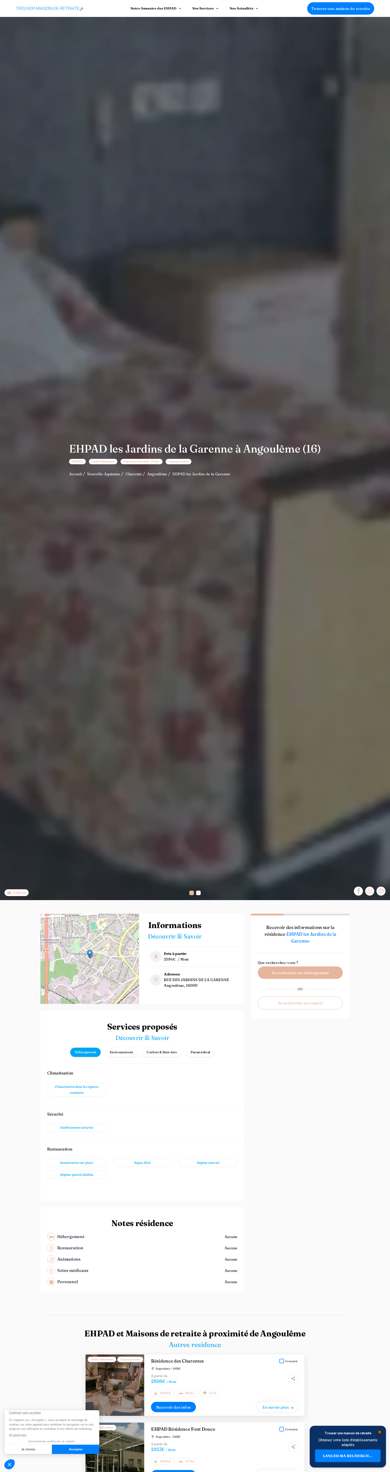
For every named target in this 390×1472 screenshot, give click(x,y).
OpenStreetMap (115, 1002)
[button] (191, 893)
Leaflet (98, 1002)
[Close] (379, 1432)
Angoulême (157, 474)
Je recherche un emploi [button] (300, 1003)
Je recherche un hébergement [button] (300, 972)
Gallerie (19, 892)
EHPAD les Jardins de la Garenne (201, 474)
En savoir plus (275, 1407)
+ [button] (46, 919)
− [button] (46, 926)
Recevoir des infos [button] (173, 1407)
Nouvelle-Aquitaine (103, 474)
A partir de (159, 1376)
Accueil (75, 474)
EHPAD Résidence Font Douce (183, 1429)
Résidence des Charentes (177, 1361)
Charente (133, 474)
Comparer (291, 1361)
